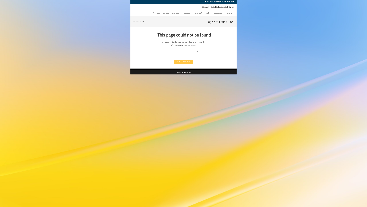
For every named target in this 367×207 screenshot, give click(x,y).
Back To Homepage (183, 61)
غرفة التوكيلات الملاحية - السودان (217, 7)
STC (191, 72)
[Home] (144, 21)
